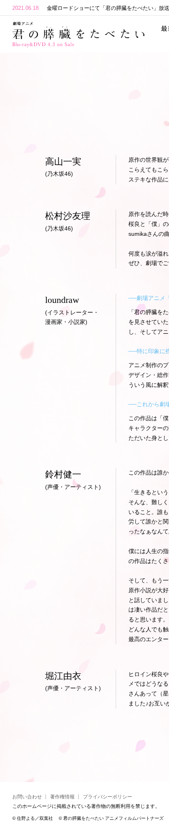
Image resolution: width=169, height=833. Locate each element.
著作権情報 (62, 796)
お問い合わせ (27, 796)
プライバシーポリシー (107, 796)
